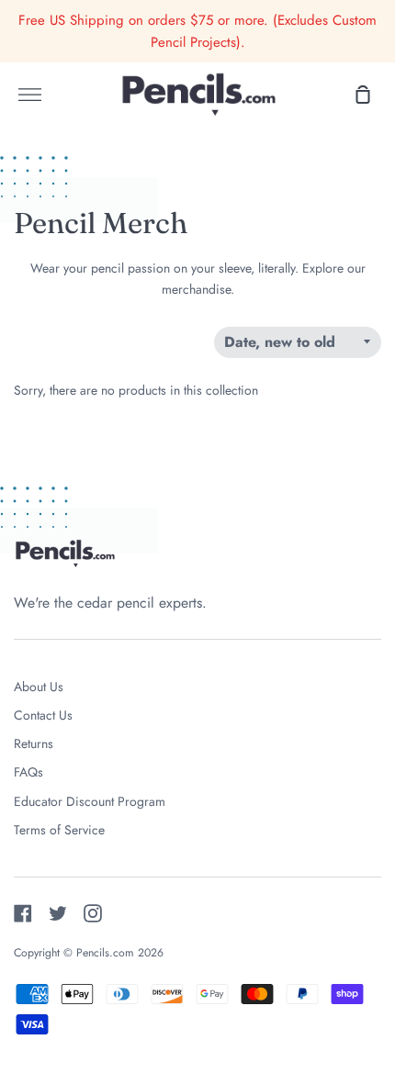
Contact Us (43, 715)
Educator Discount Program (89, 801)
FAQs (28, 772)
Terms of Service (59, 830)
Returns (33, 743)
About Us (38, 686)
